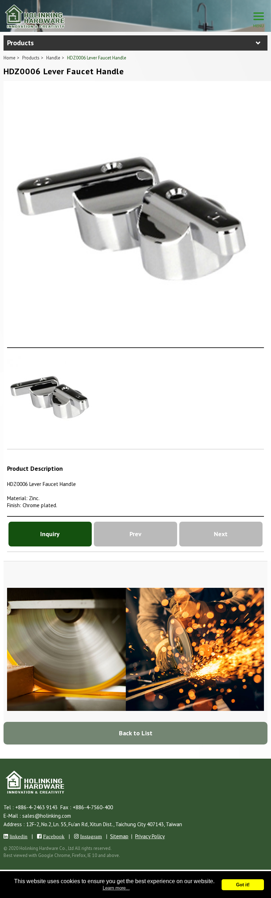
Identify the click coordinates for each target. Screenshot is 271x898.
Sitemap (119, 836)
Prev (135, 534)
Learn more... (116, 888)
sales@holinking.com (46, 815)
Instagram (91, 836)
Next (221, 534)
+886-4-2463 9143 (36, 807)
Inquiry (50, 534)
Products (31, 58)
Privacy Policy (150, 836)
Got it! (242, 884)
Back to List (135, 733)
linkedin (19, 836)
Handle (53, 58)
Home (10, 58)
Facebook (54, 836)
